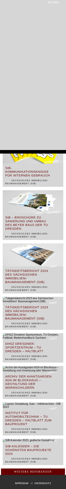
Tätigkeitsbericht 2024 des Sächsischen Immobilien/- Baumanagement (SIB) (26, 276)
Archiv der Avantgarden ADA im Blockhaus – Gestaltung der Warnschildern (28, 382)
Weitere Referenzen (33, 471)
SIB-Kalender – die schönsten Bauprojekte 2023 (28, 450)
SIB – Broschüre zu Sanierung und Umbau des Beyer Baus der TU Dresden (26, 223)
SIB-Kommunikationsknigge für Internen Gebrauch (27, 171)
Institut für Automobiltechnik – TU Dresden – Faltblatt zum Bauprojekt (28, 418)
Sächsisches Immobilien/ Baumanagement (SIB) (26, 182)
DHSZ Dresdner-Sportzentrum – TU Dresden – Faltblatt (24, 347)
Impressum (21, 483)
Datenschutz (43, 483)
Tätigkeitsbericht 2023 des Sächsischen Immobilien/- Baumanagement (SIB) (26, 313)
